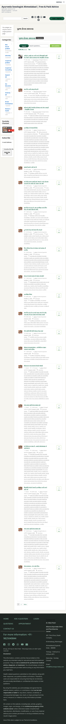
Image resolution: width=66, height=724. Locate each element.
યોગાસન (34, 556)
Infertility (8, 55)
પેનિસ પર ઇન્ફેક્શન (37, 267)
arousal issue (46, 115)
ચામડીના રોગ (31, 265)
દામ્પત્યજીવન (37, 197)
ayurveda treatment (42, 143)
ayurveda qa (41, 141)
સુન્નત (25, 225)
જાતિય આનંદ (41, 195)
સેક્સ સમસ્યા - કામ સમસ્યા (36, 241)
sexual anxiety (30, 123)
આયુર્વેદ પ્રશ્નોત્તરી (31, 236)
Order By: (22, 49)
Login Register (57, 18)
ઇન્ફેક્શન (30, 264)
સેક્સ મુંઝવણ (37, 201)
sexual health (27, 151)
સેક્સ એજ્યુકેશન (34, 134)
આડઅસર (39, 189)
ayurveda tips (34, 143)
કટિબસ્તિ (42, 552)
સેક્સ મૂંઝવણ (36, 343)
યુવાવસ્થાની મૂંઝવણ (41, 221)
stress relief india (38, 123)
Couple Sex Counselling (8, 69)
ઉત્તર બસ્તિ (30, 589)
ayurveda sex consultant (43, 67)
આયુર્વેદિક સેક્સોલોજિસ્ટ (43, 286)
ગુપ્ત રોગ (47, 264)
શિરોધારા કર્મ (38, 558)
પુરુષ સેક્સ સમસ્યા (27, 38)
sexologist (43, 149)
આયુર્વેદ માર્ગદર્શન (31, 155)
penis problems (27, 262)
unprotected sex (34, 151)
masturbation (33, 282)
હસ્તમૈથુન (32, 162)
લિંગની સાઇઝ (34, 159)
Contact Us (8, 628)
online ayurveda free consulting (37, 147)
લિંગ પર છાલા (44, 267)
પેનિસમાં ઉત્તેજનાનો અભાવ (37, 199)
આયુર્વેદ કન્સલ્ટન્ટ (28, 153)
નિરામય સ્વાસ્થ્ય (43, 394)
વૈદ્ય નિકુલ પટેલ (41, 396)
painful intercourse (28, 420)
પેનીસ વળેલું (26, 101)
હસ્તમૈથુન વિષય (28, 294)
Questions (8, 623)
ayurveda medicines (33, 141)
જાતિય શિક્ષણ (41, 238)
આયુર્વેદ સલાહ (38, 155)
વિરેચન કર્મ (26, 558)
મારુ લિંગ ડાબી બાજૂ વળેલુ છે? (31, 89)
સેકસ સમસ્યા (30, 343)
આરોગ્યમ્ (26, 391)
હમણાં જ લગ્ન (42, 441)
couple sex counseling (34, 258)
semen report (40, 420)
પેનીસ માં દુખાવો (38, 288)
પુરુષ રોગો (45, 173)
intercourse (38, 145)
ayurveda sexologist (29, 73)
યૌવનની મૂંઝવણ (27, 223)
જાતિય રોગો (30, 394)
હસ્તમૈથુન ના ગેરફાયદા (38, 306)
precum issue (36, 79)
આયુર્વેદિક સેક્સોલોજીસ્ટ (35, 320)
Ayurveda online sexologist (30, 67)
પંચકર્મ (45, 157)
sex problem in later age (40, 284)
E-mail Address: (7, 142)
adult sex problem (42, 63)
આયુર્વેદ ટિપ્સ (35, 153)
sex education (31, 149)
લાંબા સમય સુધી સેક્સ (36, 436)
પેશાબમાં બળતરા (38, 175)
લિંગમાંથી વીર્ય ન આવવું (38, 341)
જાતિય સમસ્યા (40, 157)
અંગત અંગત (32, 95)
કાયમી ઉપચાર (27, 393)
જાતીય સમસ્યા (27, 99)
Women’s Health (7, 110)
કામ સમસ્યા (33, 97)
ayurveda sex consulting (29, 69)
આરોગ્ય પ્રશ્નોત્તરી (34, 389)
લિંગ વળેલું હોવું (32, 101)
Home (6, 618)
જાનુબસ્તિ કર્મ (39, 554)
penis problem (45, 260)
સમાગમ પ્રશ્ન (45, 101)
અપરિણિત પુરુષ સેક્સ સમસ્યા (36, 337)
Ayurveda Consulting (41, 136)
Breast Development (8, 102)
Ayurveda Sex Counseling (42, 69)
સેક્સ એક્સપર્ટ (32, 290)
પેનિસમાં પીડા (32, 288)
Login (36, 618)
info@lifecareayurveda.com (55, 667)
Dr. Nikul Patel (32, 145)
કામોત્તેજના (26, 432)
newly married (31, 379)
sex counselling (39, 379)
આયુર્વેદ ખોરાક (32, 585)
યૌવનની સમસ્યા (30, 304)
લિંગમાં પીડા (26, 290)
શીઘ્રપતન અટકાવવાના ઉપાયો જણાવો (33, 365)
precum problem (28, 81)
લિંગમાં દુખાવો (45, 288)
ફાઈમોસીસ (32, 359)
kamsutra (43, 145)
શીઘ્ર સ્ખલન (29, 160)
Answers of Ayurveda (29, 65)
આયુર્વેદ (36, 191)
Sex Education (8, 85)
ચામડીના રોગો (37, 265)
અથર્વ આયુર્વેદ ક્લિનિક (43, 151)
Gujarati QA (40, 62)
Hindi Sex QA (7, 94)
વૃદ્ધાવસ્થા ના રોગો (30, 177)
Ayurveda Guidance (28, 117)
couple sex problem (28, 377)
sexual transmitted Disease (38, 262)
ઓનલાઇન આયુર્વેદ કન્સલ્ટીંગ (30, 157)
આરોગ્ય (28, 389)
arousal (36, 65)
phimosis (32, 215)
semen (35, 420)
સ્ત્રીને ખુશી (36, 441)
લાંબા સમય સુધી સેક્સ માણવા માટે (32, 405)
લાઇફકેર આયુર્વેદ (27, 159)
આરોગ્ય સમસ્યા (45, 155)
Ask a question (21, 618)
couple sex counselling (42, 375)
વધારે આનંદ (26, 438)
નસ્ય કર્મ (44, 554)
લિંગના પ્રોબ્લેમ (39, 101)
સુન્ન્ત (40, 239)
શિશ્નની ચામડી (32, 269)
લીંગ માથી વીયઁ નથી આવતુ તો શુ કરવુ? (33, 331)
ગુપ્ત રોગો (26, 265)
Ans (59, 57)
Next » (25, 604)
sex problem (38, 149)
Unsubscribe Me (8, 149)
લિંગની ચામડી (36, 239)
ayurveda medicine (42, 65)
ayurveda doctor (35, 137)
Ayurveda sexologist (40, 71)
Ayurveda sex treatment (29, 71)
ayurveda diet (27, 137)
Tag (29, 49)
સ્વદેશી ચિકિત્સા (41, 398)
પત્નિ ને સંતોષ (30, 434)
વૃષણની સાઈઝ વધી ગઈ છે (30, 167)
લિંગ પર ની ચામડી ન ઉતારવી (37, 223)
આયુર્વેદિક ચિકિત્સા (38, 173)
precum (31, 79)
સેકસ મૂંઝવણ (27, 103)
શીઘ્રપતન (32, 201)
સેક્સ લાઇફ (42, 324)
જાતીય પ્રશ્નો (42, 219)
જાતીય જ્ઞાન (36, 219)
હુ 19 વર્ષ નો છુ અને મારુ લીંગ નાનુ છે (33, 230)
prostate (32, 173)
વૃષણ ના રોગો (36, 177)
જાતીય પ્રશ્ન (45, 97)
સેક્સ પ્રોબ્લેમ (38, 160)
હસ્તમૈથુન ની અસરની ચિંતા (30, 128)
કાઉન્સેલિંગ (32, 217)
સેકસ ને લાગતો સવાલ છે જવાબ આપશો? (34, 276)
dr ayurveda (42, 464)
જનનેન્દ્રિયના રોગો (28, 267)
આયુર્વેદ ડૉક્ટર (41, 153)
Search (25, 18)
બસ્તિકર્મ (30, 556)
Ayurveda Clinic (32, 136)
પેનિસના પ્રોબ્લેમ (44, 99)
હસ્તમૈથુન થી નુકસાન (28, 306)
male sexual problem (32, 75)
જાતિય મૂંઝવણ (39, 97)
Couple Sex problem (8, 61)
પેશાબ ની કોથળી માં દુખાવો (29, 175)
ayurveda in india (38, 139)
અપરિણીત (43, 584)
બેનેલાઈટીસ (37, 359)
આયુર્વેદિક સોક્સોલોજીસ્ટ (41, 95)
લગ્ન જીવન (35, 396)
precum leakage (44, 79)
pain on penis (40, 282)
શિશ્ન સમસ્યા (42, 359)
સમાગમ (25, 481)
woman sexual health (29, 383)
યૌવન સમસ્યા (31, 341)
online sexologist (33, 77)
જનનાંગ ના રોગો (43, 265)
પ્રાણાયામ (26, 556)
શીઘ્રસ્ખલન (45, 223)
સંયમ (33, 160)
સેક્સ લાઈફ (43, 201)
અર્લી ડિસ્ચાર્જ (37, 215)
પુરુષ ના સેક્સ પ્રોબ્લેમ (36, 99)
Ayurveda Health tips (39, 117)
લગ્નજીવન (45, 199)
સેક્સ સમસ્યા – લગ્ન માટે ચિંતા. (31, 566)
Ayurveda (26, 136)
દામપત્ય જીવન (36, 394)
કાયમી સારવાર (33, 393)
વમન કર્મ (46, 556)
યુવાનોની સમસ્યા (33, 221)
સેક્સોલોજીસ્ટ (27, 162)
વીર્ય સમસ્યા (40, 159)
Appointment (25, 623)
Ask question (55, 46)
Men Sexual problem (7, 46)
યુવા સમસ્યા (30, 239)
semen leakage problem (37, 83)
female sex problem (38, 417)
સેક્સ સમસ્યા (33, 103)
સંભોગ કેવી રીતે (40, 438)
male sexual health (38, 73)
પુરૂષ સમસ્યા (27, 359)
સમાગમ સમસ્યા (31, 481)
